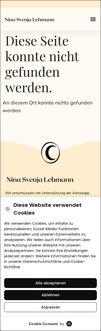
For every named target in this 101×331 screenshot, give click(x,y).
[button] (93, 19)
